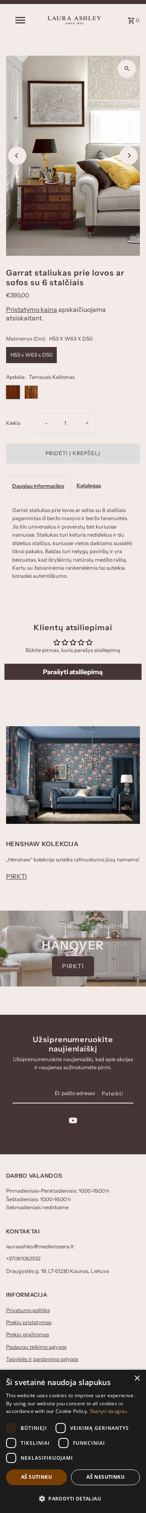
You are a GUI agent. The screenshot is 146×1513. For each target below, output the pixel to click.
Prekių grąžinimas (27, 1334)
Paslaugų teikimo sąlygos (36, 1347)
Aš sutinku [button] (36, 1476)
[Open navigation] (20, 20)
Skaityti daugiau (108, 1411)
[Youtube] (73, 1122)
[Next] (129, 155)
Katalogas (89, 486)
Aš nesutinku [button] (105, 1476)
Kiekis (13, 423)
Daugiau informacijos (38, 486)
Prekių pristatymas (29, 1322)
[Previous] (17, 155)
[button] (73, 1499)
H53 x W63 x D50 (31, 355)
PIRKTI (16, 876)
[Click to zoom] (127, 69)
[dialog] (73, 1441)
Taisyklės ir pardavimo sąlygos (42, 1359)
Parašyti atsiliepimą (73, 672)
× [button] (137, 1378)
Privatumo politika (28, 1310)
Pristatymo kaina (31, 309)
